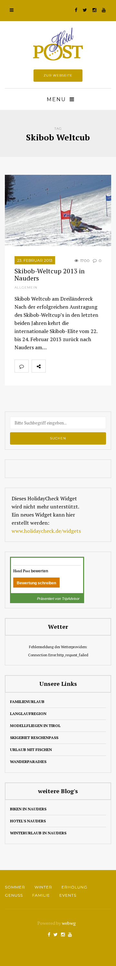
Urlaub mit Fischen (31, 749)
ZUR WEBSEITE (58, 75)
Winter (43, 887)
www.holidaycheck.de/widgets (46, 530)
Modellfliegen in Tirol (35, 725)
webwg (69, 923)
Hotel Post (21, 571)
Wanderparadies (28, 761)
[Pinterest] (81, 366)
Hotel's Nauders (28, 820)
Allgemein (26, 287)
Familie (41, 895)
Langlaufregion (28, 713)
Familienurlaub (27, 701)
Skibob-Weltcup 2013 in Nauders (50, 274)
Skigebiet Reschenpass (34, 737)
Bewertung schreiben (36, 583)
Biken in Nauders (28, 808)
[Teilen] (52, 366)
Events (67, 895)
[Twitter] (67, 366)
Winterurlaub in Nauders (38, 832)
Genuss (14, 895)
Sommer (15, 887)
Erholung (74, 887)
